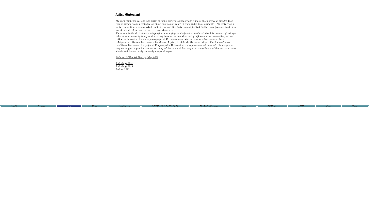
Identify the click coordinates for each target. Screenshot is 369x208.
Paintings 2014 (124, 63)
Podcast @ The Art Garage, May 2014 (137, 57)
